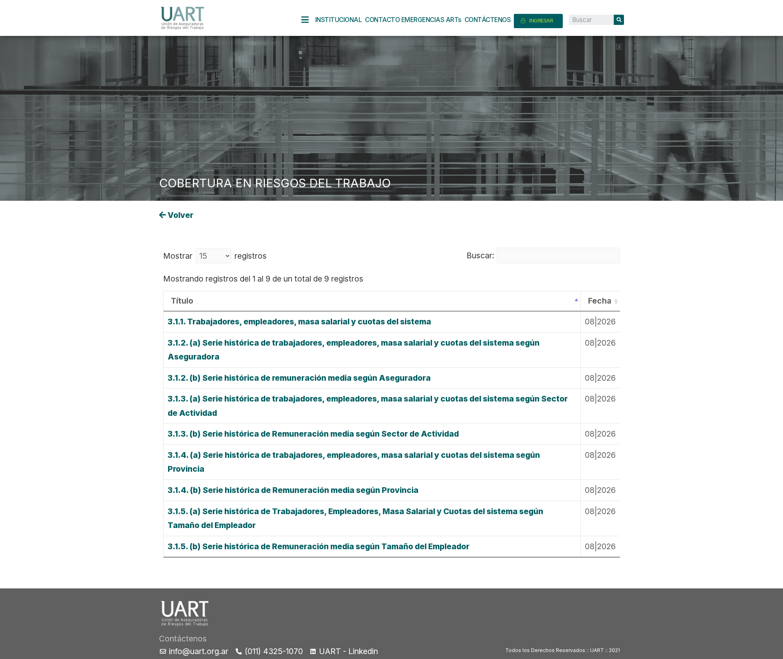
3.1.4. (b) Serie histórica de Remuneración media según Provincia (293, 490)
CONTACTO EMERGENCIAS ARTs (413, 20)
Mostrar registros (215, 256)
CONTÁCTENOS (487, 20)
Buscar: (480, 255)
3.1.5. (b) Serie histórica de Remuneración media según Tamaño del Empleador (318, 546)
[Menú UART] (308, 20)
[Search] (619, 20)
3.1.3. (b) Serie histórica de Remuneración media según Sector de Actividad (313, 434)
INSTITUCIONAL (338, 20)
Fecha (599, 301)
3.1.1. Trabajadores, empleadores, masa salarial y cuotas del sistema (299, 321)
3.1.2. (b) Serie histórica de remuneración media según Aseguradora (299, 378)
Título (182, 301)
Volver (179, 215)
